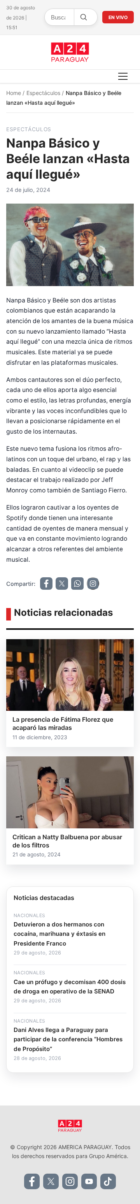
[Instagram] (70, 1181)
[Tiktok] (108, 1181)
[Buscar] (83, 17)
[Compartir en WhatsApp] (77, 583)
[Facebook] (31, 1181)
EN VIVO (118, 17)
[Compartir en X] (62, 583)
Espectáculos (44, 93)
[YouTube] (89, 1181)
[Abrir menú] (123, 76)
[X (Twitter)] (51, 1181)
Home (14, 93)
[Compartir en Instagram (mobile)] (93, 583)
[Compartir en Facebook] (46, 583)
